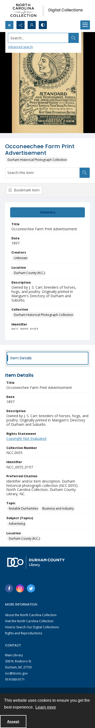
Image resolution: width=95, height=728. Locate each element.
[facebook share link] (9, 588)
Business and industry (58, 508)
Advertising (17, 523)
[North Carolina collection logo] (47, 10)
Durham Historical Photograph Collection (37, 160)
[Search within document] (85, 173)
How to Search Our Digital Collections (32, 627)
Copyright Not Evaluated (26, 438)
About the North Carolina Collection (30, 615)
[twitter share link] (31, 588)
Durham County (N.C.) (29, 273)
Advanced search (20, 47)
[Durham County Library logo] (36, 562)
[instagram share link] (20, 588)
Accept (13, 721)
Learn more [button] (45, 707)
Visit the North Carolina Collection (29, 621)
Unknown (20, 258)
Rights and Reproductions (23, 633)
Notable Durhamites (23, 508)
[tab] (47, 212)
